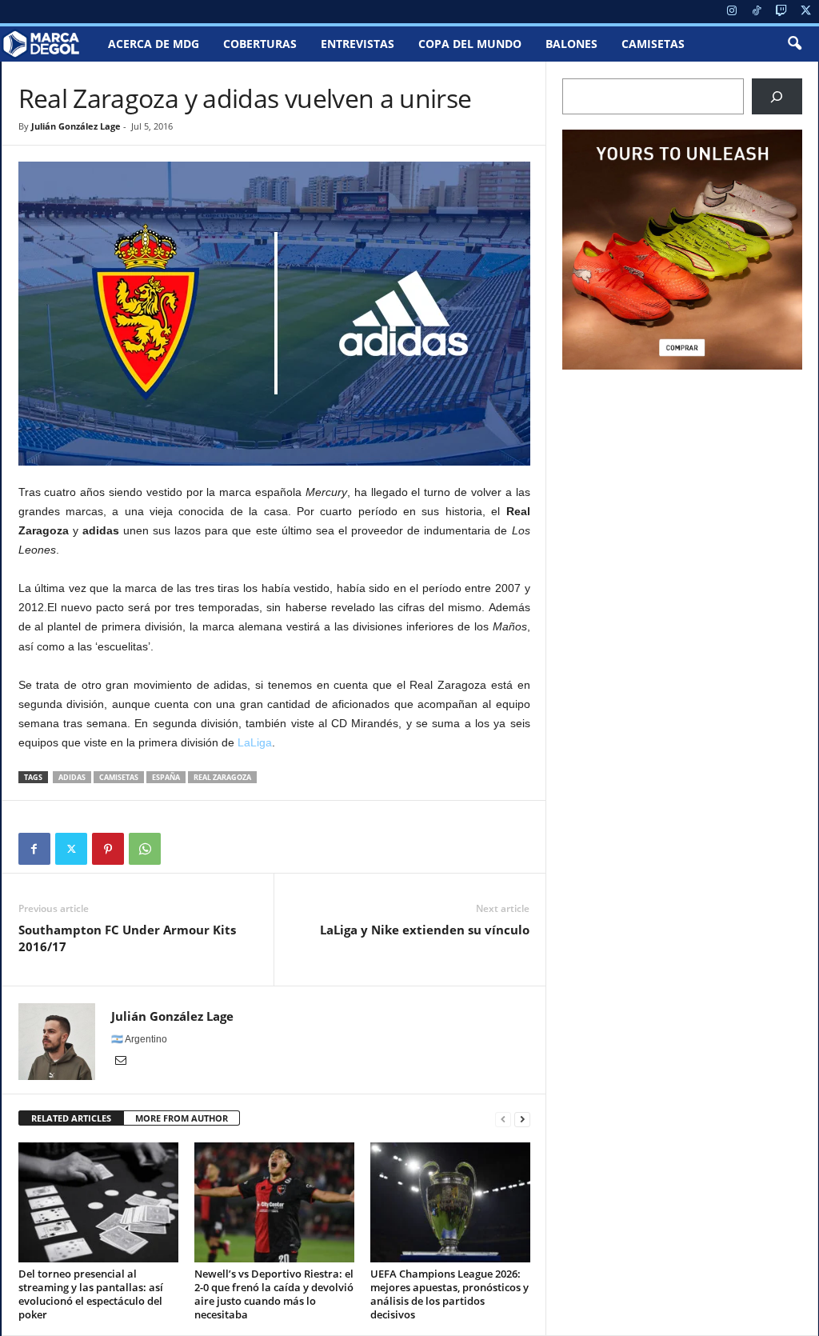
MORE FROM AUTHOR (181, 1118)
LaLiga (255, 742)
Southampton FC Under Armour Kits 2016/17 (127, 938)
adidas (72, 777)
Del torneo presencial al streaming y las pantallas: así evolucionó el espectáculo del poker (90, 1294)
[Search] (777, 96)
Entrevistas (357, 43)
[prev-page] (503, 1118)
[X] (806, 11)
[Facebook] (34, 849)
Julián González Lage (76, 126)
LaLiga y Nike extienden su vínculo (424, 930)
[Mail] (120, 1061)
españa (166, 777)
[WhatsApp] (145, 849)
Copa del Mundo (469, 43)
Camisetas (653, 43)
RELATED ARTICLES (71, 1118)
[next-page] (522, 1118)
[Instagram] (731, 11)
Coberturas (260, 43)
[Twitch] (781, 11)
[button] (794, 44)
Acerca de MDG (153, 43)
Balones (571, 43)
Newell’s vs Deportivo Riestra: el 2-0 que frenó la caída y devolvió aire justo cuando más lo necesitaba (274, 1294)
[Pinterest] (108, 849)
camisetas (118, 777)
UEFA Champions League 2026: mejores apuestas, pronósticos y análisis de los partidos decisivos (449, 1294)
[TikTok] (756, 11)
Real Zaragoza (222, 777)
